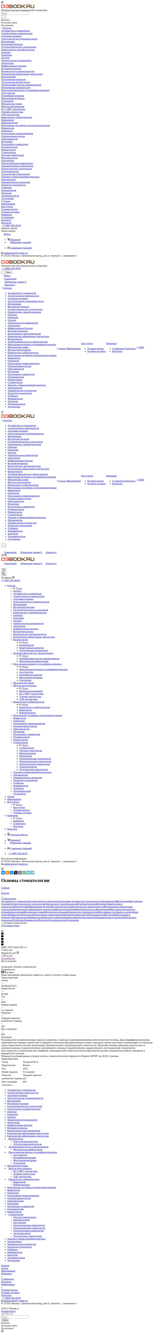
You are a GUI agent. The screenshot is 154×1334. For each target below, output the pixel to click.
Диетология (20, 906)
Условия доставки (10, 1292)
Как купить (19, 807)
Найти (5, 1320)
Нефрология (15, 915)
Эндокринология (57, 920)
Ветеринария (123, 901)
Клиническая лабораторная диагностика (35, 909)
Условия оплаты (9, 1290)
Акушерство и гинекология (15, 901)
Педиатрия (110, 915)
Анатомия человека (71, 901)
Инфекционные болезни (38, 906)
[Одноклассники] (7, 872)
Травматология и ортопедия (110, 917)
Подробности (8, 958)
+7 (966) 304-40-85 (11, 225)
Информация (8, 1284)
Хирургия (43, 920)
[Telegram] (32, 872)
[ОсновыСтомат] (10, 925)
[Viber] (20, 872)
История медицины (61, 906)
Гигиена (101, 904)
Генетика (82, 904)
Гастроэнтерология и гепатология (26, 904)
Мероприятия (8, 1271)
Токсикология (89, 917)
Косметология (26, 645)
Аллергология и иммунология (45, 901)
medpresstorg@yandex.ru (15, 253)
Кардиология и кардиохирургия (88, 906)
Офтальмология (96, 915)
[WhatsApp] (24, 872)
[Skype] (28, 872)
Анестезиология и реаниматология (99, 901)
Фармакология (30, 920)
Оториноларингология (76, 915)
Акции (4, 1268)
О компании (7, 1279)
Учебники (18, 920)
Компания (18, 821)
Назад (19, 588)
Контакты (6, 1282)
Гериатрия (92, 904)
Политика (6, 1295)
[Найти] (3, 17)
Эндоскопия (72, 920)
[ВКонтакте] (3, 872)
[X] (15, 872)
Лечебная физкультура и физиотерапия (39, 658)
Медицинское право (33, 912)
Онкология (27, 915)
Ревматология (36, 917)
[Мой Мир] (11, 872)
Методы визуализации (30, 691)
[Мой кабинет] (2, 549)
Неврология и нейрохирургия (34, 707)
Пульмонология (21, 917)
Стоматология (26, 748)
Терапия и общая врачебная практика (62, 917)
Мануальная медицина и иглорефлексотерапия (43, 669)
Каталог (17, 591)
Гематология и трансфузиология (61, 904)
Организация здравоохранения (49, 915)
